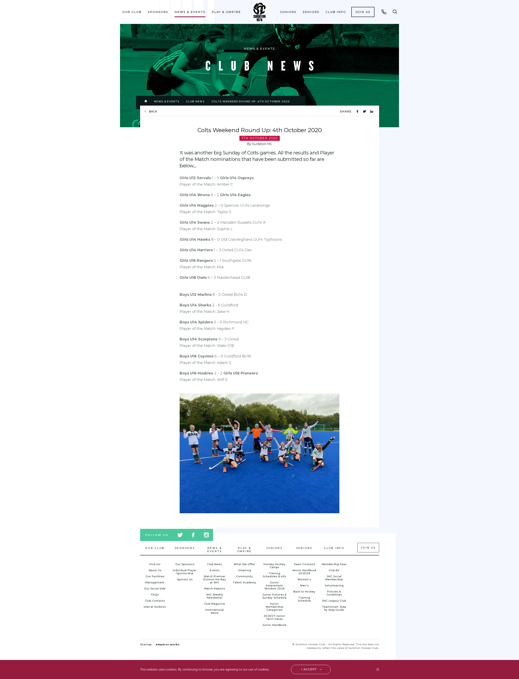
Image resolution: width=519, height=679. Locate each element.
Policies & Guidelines (334, 593)
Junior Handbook (274, 625)
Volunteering (334, 585)
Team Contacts (304, 564)
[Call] (384, 11)
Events (215, 570)
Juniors (288, 12)
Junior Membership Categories (274, 606)
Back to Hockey (304, 591)
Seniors (311, 12)
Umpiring (244, 570)
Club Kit (334, 570)
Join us (362, 12)
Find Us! (155, 564)
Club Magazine (214, 603)
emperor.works (167, 644)
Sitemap (146, 644)
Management (154, 582)
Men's (304, 585)
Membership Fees (334, 564)
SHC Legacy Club (334, 600)
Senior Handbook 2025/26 (304, 572)
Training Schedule (304, 599)
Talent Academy (244, 582)
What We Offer (244, 564)
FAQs (155, 594)
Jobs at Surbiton (155, 606)
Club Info (336, 12)
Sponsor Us (185, 579)
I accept (309, 669)
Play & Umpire (226, 12)
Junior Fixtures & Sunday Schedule (274, 596)
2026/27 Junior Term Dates (274, 617)
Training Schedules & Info (274, 575)
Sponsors (158, 12)
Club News (195, 101)
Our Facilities (155, 576)
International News (214, 611)
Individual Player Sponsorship (185, 572)
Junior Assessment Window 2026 (274, 585)
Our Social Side (155, 588)
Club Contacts (155, 600)
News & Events (190, 12)
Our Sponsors (184, 564)
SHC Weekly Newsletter (214, 596)
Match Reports (214, 588)
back (153, 111)
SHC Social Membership (334, 578)
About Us (155, 570)
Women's (304, 579)
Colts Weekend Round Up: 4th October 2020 (250, 101)
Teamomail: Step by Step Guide (334, 608)
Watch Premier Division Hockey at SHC (214, 579)
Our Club (132, 12)
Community (244, 576)
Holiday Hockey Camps (274, 566)
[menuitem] (132, 12)
